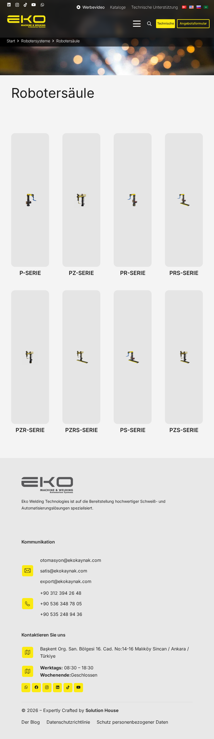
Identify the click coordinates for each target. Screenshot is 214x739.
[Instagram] (17, 5)
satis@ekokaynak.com (63, 571)
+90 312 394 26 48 (60, 593)
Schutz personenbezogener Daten (132, 722)
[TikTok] (25, 5)
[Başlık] (36, 687)
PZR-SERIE (30, 430)
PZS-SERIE (183, 430)
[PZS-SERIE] (184, 357)
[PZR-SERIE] (30, 357)
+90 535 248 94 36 (61, 614)
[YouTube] (33, 5)
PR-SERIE (132, 273)
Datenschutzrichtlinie (68, 722)
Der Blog (30, 722)
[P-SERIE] (30, 200)
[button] (136, 24)
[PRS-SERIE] (184, 200)
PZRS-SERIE (81, 430)
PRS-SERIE (183, 273)
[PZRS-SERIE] (81, 357)
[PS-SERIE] (132, 357)
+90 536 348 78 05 (61, 603)
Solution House (102, 710)
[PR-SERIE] (132, 200)
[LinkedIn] (9, 5)
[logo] (26, 21)
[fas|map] (30, 652)
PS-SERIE (132, 430)
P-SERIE (30, 273)
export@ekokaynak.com (65, 581)
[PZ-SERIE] (81, 200)
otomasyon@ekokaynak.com (70, 560)
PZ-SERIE (81, 273)
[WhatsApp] (42, 5)
